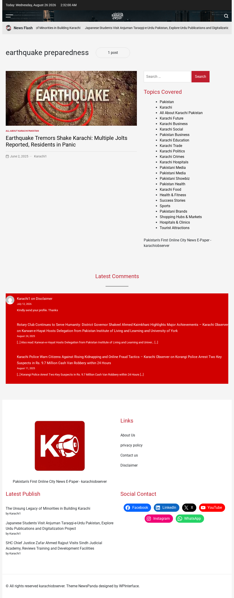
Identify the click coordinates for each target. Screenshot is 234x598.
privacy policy (131, 445)
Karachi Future (171, 118)
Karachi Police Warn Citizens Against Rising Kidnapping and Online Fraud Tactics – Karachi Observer (93, 357)
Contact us (129, 455)
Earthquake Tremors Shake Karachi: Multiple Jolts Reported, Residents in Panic (66, 141)
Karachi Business (174, 124)
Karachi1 (40, 156)
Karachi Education (174, 140)
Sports (165, 206)
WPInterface (129, 586)
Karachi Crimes (172, 156)
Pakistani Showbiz (175, 178)
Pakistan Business (174, 135)
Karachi (166, 107)
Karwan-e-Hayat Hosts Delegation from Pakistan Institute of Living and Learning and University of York (100, 331)
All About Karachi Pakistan (22, 131)
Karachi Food (170, 189)
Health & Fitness (173, 195)
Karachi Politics (172, 151)
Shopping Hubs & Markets (181, 217)
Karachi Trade (171, 146)
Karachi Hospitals (174, 162)
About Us (127, 435)
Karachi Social (171, 129)
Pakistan (167, 102)
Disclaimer (44, 299)
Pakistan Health (172, 184)
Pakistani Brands (173, 211)
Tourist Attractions (174, 228)
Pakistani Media (173, 167)
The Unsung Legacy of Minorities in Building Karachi (39, 28)
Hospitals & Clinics (175, 222)
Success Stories (172, 200)
